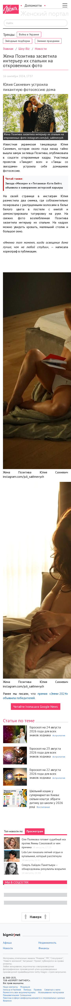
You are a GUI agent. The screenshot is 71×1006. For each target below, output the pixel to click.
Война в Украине (29, 34)
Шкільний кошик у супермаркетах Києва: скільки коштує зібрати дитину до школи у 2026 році (46, 799)
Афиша (7, 942)
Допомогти (33, 5)
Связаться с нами (52, 989)
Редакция (25, 987)
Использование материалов (51, 992)
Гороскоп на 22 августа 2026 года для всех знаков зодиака (45, 774)
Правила (38, 989)
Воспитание (43, 807)
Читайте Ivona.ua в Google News (35, 707)
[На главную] (44, 14)
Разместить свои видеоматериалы (19, 992)
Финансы (43, 948)
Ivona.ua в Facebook (12, 989)
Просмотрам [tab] (34, 831)
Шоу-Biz (24, 49)
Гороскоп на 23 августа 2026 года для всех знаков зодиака (45, 752)
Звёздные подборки (17, 41)
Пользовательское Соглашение (17, 995)
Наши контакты (10, 987)
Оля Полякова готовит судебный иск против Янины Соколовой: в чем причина (44, 843)
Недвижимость (47, 942)
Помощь (27, 989)
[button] (35, 917)
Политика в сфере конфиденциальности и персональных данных (34, 998)
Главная (8, 49)
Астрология (58, 735)
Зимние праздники (48, 41)
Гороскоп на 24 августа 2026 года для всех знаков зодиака (45, 731)
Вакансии (7, 1000)
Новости (41, 49)
